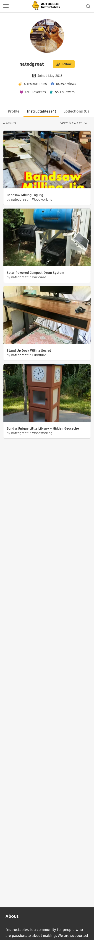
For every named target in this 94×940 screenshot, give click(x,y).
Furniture (39, 355)
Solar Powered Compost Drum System (35, 272)
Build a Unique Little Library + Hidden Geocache (43, 428)
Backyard (39, 277)
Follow (66, 64)
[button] (6, 6)
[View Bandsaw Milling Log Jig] (47, 160)
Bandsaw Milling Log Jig (25, 195)
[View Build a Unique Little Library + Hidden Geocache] (47, 393)
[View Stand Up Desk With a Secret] (47, 315)
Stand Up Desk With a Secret (29, 350)
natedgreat (19, 199)
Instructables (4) (41, 111)
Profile (13, 111)
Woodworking (42, 199)
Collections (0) (76, 111)
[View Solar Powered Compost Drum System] (47, 238)
